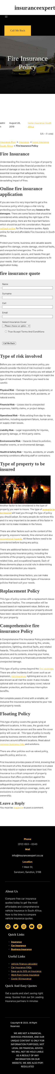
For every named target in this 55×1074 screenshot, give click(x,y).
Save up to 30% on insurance (26, 971)
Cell (4, 303)
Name (5, 284)
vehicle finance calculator (24, 963)
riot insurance (18, 676)
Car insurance (18, 945)
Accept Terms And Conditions (28, 331)
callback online (7, 228)
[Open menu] (6, 16)
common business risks (12, 744)
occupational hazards (11, 538)
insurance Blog (8, 142)
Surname (7, 293)
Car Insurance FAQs (21, 967)
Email (5, 312)
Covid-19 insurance (21, 978)
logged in (18, 807)
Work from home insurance (25, 974)
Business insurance (21, 949)
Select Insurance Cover (14, 322)
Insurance (16, 941)
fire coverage (46, 668)
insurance (24, 142)
